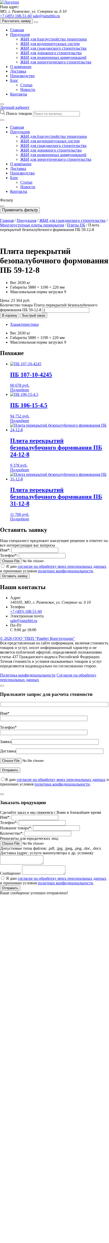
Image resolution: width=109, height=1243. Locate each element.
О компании (20, 66)
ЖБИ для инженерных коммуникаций (53, 57)
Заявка (5, 741)
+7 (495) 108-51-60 (16, 16)
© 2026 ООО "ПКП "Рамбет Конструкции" (37, 638)
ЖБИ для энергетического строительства (55, 62)
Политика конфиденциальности (28, 675)
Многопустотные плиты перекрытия (32, 225)
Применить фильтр (20, 210)
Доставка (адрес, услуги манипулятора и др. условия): (47, 853)
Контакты (18, 94)
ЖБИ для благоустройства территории (53, 39)
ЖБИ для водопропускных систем (50, 44)
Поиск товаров (19, 113)
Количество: (11, 833)
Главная (17, 30)
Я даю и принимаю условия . (53, 568)
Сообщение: (10, 873)
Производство (22, 76)
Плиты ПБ (76, 225)
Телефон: (9, 555)
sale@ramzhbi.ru (46, 16)
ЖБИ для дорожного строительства (51, 53)
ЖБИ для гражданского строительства (53, 48)
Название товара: (16, 828)
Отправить (10, 888)
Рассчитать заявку (16, 21)
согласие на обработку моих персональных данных (62, 566)
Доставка (18, 71)
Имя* (4, 713)
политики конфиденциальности (65, 571)
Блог (14, 80)
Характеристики (24, 324)
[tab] (59, 324)
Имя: (5, 550)
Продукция (20, 34)
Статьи (26, 85)
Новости (27, 89)
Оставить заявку (15, 576)
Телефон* (8, 727)
